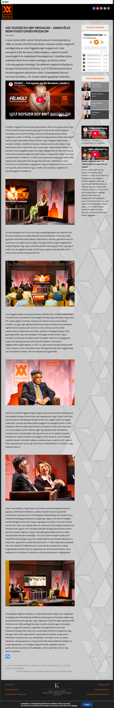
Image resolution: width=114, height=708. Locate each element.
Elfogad (87, 704)
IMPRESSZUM (103, 684)
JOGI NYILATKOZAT (102, 689)
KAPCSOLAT (9, 684)
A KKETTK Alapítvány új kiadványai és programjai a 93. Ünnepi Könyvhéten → (45, 671)
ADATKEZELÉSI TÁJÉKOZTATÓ (98, 694)
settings (74, 706)
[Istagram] (101, 8)
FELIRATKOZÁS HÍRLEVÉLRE (16, 694)
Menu (7, 2)
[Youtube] (97, 8)
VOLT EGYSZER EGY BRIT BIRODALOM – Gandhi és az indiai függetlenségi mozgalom (37, 29)
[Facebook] (94, 8)
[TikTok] (108, 8)
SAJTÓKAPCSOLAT (12, 689)
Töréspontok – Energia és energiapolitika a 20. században (93, 141)
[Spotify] (104, 8)
